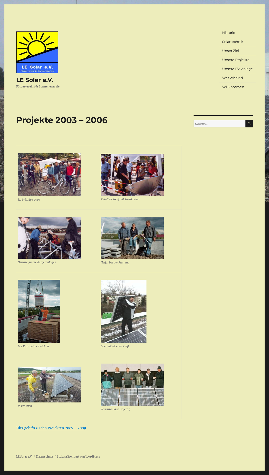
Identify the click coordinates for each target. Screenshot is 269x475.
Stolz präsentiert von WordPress (78, 456)
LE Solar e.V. (34, 79)
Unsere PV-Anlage (237, 69)
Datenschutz (44, 456)
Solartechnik (232, 42)
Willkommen (233, 87)
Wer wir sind (232, 78)
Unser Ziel (230, 51)
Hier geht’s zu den (31, 428)
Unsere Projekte (235, 60)
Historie (228, 33)
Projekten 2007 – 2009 (67, 428)
